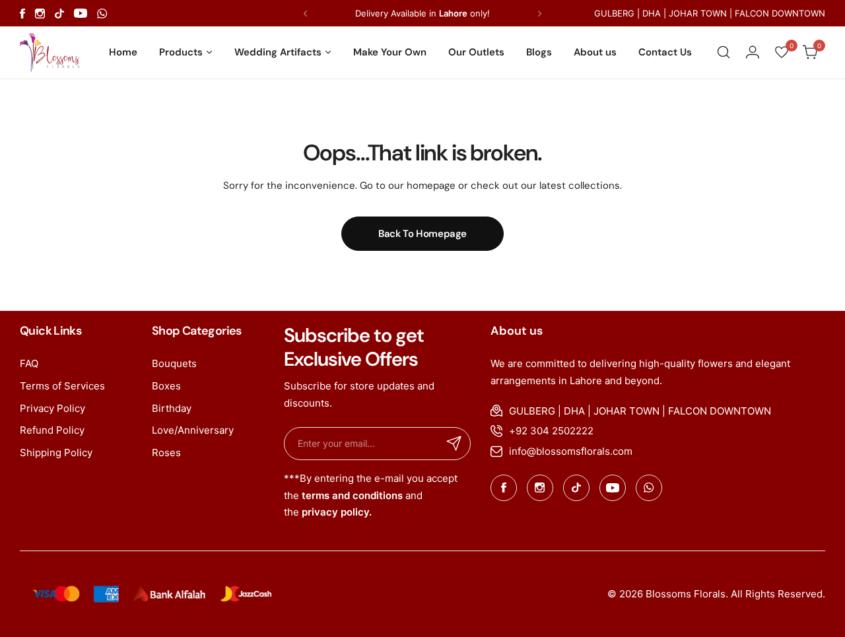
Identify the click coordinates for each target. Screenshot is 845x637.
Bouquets (174, 363)
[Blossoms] (49, 52)
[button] (305, 13)
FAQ (29, 363)
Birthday (171, 408)
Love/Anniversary (193, 430)
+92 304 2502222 (551, 430)
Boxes (166, 386)
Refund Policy (52, 430)
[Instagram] (40, 13)
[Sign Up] (454, 443)
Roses (166, 452)
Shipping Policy (56, 452)
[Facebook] (22, 13)
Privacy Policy (52, 408)
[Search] (723, 52)
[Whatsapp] (102, 13)
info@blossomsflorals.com (570, 451)
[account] (752, 52)
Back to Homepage (422, 233)
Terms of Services (62, 386)
